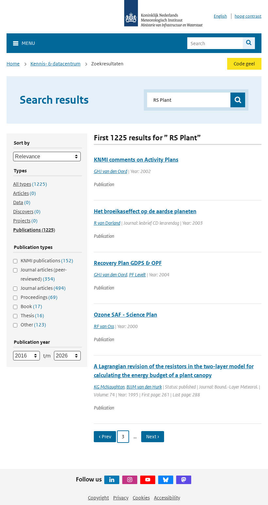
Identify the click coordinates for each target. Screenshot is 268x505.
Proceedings (39, 297)
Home (13, 64)
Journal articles (43, 288)
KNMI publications (47, 260)
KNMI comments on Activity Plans (136, 159)
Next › (152, 436)
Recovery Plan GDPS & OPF (128, 263)
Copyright (98, 498)
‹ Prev (105, 436)
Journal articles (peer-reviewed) (44, 274)
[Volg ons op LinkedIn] (112, 479)
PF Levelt (137, 274)
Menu (28, 43)
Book (31, 306)
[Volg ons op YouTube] (148, 479)
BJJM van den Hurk (144, 387)
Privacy (120, 498)
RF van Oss (104, 326)
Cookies (141, 498)
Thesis (32, 315)
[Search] (249, 43)
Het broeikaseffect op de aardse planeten (145, 211)
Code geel (244, 64)
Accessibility (167, 498)
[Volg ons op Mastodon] (184, 479)
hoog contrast (248, 16)
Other (33, 325)
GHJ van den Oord (110, 171)
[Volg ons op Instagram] (130, 479)
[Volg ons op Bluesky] (166, 479)
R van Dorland (107, 223)
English (220, 16)
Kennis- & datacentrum (55, 64)
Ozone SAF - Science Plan (125, 314)
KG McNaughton (109, 387)
